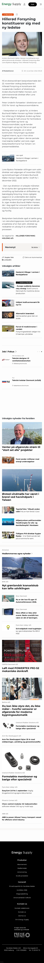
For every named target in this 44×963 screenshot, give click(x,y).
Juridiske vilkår (22, 890)
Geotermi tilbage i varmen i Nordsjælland (27, 159)
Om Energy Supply (22, 919)
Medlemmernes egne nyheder (16, 553)
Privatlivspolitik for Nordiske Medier (22, 886)
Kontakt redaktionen (22, 908)
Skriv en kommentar (33, 257)
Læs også (19, 155)
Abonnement (22, 864)
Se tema (35, 247)
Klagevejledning (22, 894)
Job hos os (22, 916)
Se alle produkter (22, 876)
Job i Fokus (8, 351)
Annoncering (22, 872)
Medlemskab (22, 868)
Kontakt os (22, 912)
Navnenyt (8, 14)
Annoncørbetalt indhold (22, 898)
